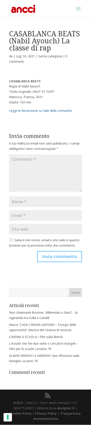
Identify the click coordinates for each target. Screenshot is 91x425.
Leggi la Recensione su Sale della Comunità (40, 110)
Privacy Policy (46, 413)
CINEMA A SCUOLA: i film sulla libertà (36, 337)
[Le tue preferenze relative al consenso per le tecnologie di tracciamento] (8, 417)
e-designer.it (64, 408)
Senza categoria (50, 56)
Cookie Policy (21, 413)
